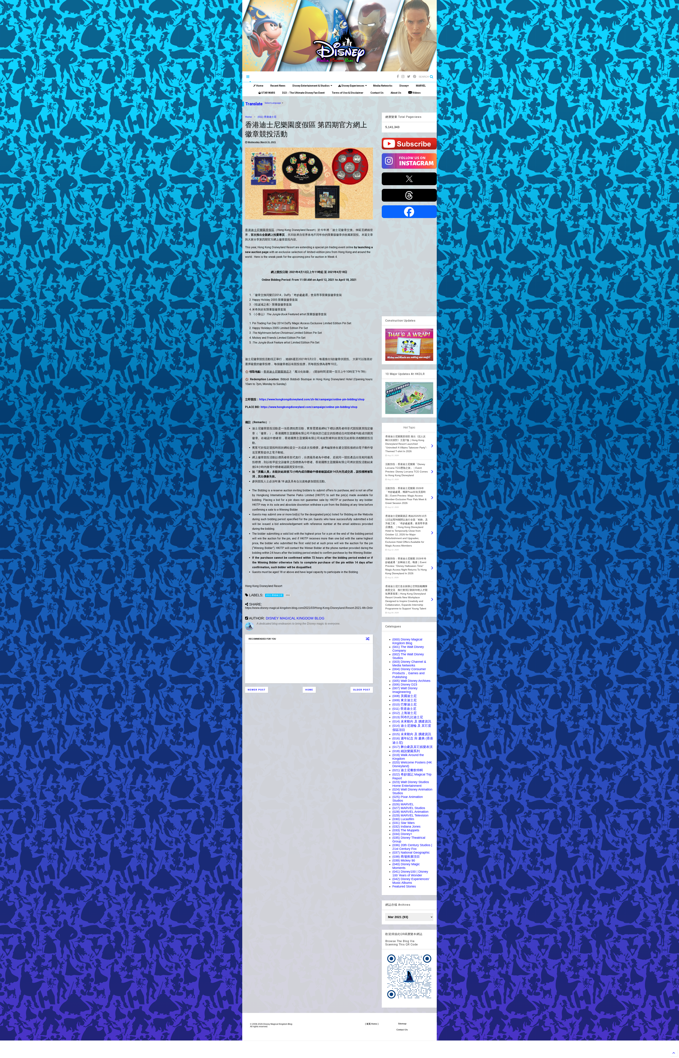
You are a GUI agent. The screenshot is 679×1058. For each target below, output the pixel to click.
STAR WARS (268, 92)
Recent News (277, 85)
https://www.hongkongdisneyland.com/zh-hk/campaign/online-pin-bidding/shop (311, 399)
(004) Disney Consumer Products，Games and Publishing (409, 673)
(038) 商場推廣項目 (406, 856)
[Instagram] (402, 76)
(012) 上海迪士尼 (404, 713)
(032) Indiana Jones (406, 826)
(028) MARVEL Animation (410, 811)
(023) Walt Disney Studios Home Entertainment (410, 783)
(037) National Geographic (411, 852)
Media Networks (382, 85)
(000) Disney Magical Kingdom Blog (407, 641)
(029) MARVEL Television (410, 815)
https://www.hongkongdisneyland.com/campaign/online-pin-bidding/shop (309, 407)
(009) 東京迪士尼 (404, 700)
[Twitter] (408, 76)
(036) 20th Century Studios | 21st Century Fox (412, 847)
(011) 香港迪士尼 (267, 116)
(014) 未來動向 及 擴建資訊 (411, 721)
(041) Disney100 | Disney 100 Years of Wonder (410, 873)
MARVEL (421, 85)
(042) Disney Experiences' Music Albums (410, 880)
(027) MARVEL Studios (408, 808)
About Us (396, 92)
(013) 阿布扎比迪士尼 (407, 717)
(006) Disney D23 (404, 684)
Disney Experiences (352, 85)
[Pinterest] (414, 76)
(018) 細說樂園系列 (406, 751)
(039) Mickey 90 (403, 860)
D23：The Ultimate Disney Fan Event (303, 92)
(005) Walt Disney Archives (411, 681)
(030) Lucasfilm (403, 819)
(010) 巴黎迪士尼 (404, 704)
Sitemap (402, 1023)
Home (259, 85)
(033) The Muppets (405, 830)
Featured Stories (404, 886)
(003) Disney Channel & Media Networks (409, 663)
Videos (416, 92)
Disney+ (404, 85)
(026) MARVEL (403, 804)
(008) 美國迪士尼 (404, 696)
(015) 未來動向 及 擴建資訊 (411, 734)
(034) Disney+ (402, 834)
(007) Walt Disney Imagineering (404, 690)
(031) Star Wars (403, 823)
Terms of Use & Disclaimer (347, 92)
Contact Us (377, 92)
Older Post (361, 690)
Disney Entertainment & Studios (311, 85)
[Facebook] (398, 76)
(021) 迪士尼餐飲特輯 (407, 770)
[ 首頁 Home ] (371, 1024)
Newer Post (256, 690)
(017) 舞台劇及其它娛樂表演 (412, 747)
